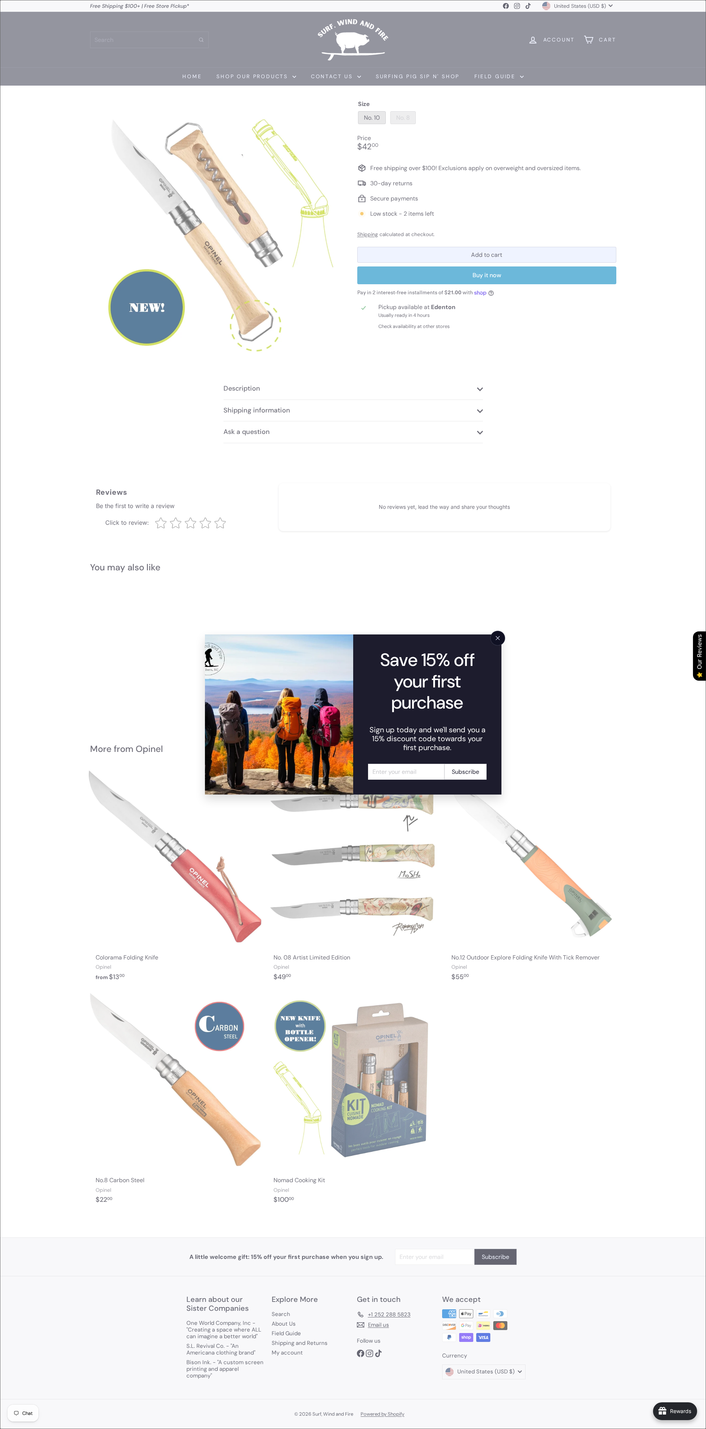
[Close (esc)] (497, 638)
